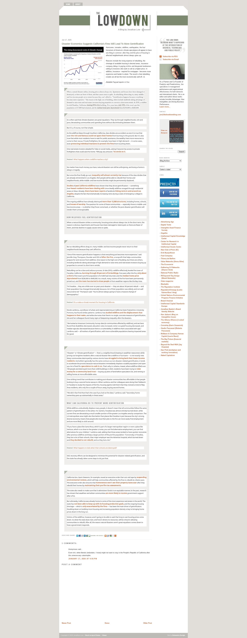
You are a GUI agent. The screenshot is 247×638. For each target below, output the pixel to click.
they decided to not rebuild (81, 440)
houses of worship (77, 204)
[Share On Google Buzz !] (87, 535)
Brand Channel (167, 301)
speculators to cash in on (91, 366)
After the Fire (107, 257)
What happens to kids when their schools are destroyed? (95, 448)
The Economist (167, 264)
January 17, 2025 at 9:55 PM (82, 559)
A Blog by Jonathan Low (129, 30)
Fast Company (166, 256)
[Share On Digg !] (96, 535)
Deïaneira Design (178, 635)
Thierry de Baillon (168, 258)
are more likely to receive (116, 493)
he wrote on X (119, 151)
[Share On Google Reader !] (108, 535)
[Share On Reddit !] (82, 535)
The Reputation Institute (170, 287)
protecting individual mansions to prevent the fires (92, 144)
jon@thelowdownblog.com (170, 115)
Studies (70, 186)
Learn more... (165, 107)
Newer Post (66, 623)
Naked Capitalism (168, 355)
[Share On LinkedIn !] (85, 535)
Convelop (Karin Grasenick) (172, 325)
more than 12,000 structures (114, 201)
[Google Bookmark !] (110, 535)
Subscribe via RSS (170, 56)
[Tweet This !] (77, 535)
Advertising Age (167, 222)
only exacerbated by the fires (95, 506)
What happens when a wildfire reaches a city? (90, 159)
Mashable (165, 284)
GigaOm (164, 233)
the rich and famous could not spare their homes (91, 136)
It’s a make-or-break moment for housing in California (93, 302)
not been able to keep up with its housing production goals (98, 504)
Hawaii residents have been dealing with (87, 188)
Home (107, 623)
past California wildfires (85, 186)
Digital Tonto (166, 225)
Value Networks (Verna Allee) (172, 261)
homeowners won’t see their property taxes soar (116, 482)
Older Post (147, 623)
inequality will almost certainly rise (106, 175)
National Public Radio (169, 273)
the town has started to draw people (94, 281)
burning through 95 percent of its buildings (100, 273)
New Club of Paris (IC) (169, 250)
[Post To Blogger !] (106, 535)
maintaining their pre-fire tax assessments (103, 485)
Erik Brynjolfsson (168, 253)
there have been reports (95, 191)
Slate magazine (167, 281)
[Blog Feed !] (115, 535)
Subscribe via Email (171, 59)
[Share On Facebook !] (80, 535)
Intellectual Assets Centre (171, 247)
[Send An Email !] (113, 535)
